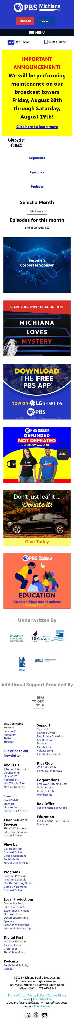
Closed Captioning (44, 1014)
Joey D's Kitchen (13, 945)
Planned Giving (46, 732)
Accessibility (11, 779)
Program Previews (15, 876)
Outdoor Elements (15, 941)
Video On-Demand (15, 886)
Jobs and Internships (16, 769)
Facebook (10, 731)
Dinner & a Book (14, 903)
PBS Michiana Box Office (52, 807)
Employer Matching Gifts (52, 783)
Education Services (15, 832)
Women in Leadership (17, 928)
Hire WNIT (10, 776)
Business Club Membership (45, 792)
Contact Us (11, 796)
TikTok (7, 738)
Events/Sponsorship (49, 754)
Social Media (11, 859)
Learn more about (46, 21)
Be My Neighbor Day (49, 770)
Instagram (10, 734)
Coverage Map (13, 848)
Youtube (9, 727)
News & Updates (14, 787)
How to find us (13, 807)
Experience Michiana (16, 910)
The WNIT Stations (15, 828)
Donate (41, 743)
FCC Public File (42, 999)
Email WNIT (11, 800)
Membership (44, 747)
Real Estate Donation (50, 736)
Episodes (37, 172)
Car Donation (45, 740)
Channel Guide (13, 835)
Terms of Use (16, 995)
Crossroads (10, 948)
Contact (36, 1014)
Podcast (37, 187)
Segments (37, 158)
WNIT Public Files (14, 783)
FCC (27, 1014)
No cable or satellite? (17, 863)
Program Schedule (15, 879)
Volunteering (12, 772)
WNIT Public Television (37, 14)
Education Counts (37, 142)
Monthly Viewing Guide (18, 883)
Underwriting (45, 787)
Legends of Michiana (16, 924)
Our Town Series (13, 914)
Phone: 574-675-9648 (16, 811)
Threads (9, 741)
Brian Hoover (42, 1006)
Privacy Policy (35, 995)
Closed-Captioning (15, 855)
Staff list (9, 803)
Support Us (43, 729)
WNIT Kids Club (46, 767)
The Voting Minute (15, 952)
